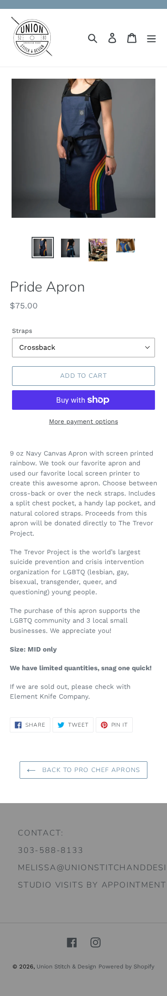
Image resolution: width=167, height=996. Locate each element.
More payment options (83, 421)
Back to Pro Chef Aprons (90, 770)
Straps (22, 330)
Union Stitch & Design (66, 966)
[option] (43, 248)
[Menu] (151, 38)
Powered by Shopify (126, 966)
